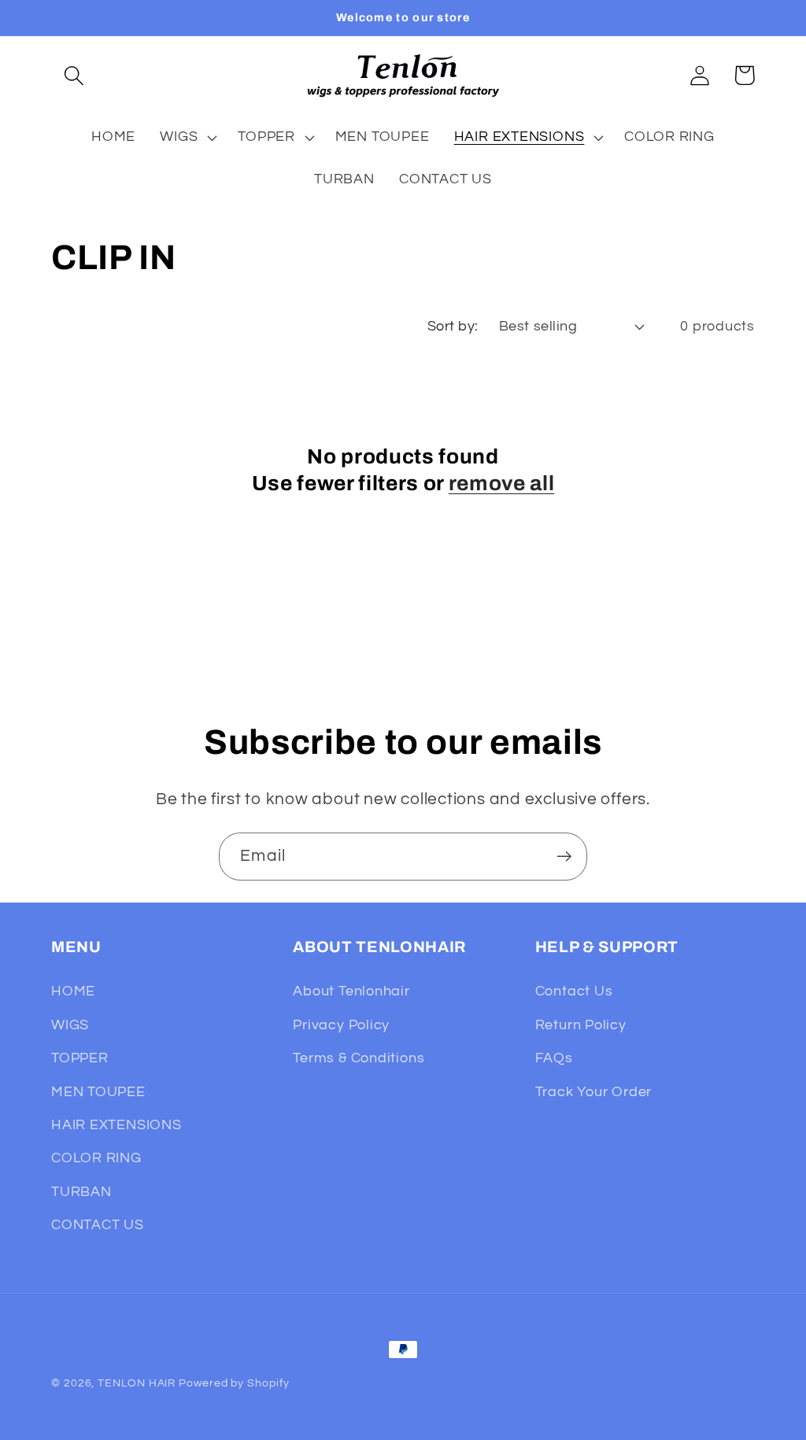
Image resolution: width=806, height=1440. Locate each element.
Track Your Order (593, 1091)
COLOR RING (96, 1157)
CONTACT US (97, 1224)
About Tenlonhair (351, 991)
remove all (502, 483)
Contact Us (574, 991)
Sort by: (453, 326)
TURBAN (81, 1191)
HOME (73, 991)
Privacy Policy (341, 1024)
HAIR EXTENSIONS (116, 1124)
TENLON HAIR (137, 1383)
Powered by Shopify (234, 1383)
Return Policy (581, 1024)
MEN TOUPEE (98, 1091)
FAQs (554, 1057)
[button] (73, 75)
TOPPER (80, 1057)
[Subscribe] (564, 857)
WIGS (70, 1024)
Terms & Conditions (358, 1057)
